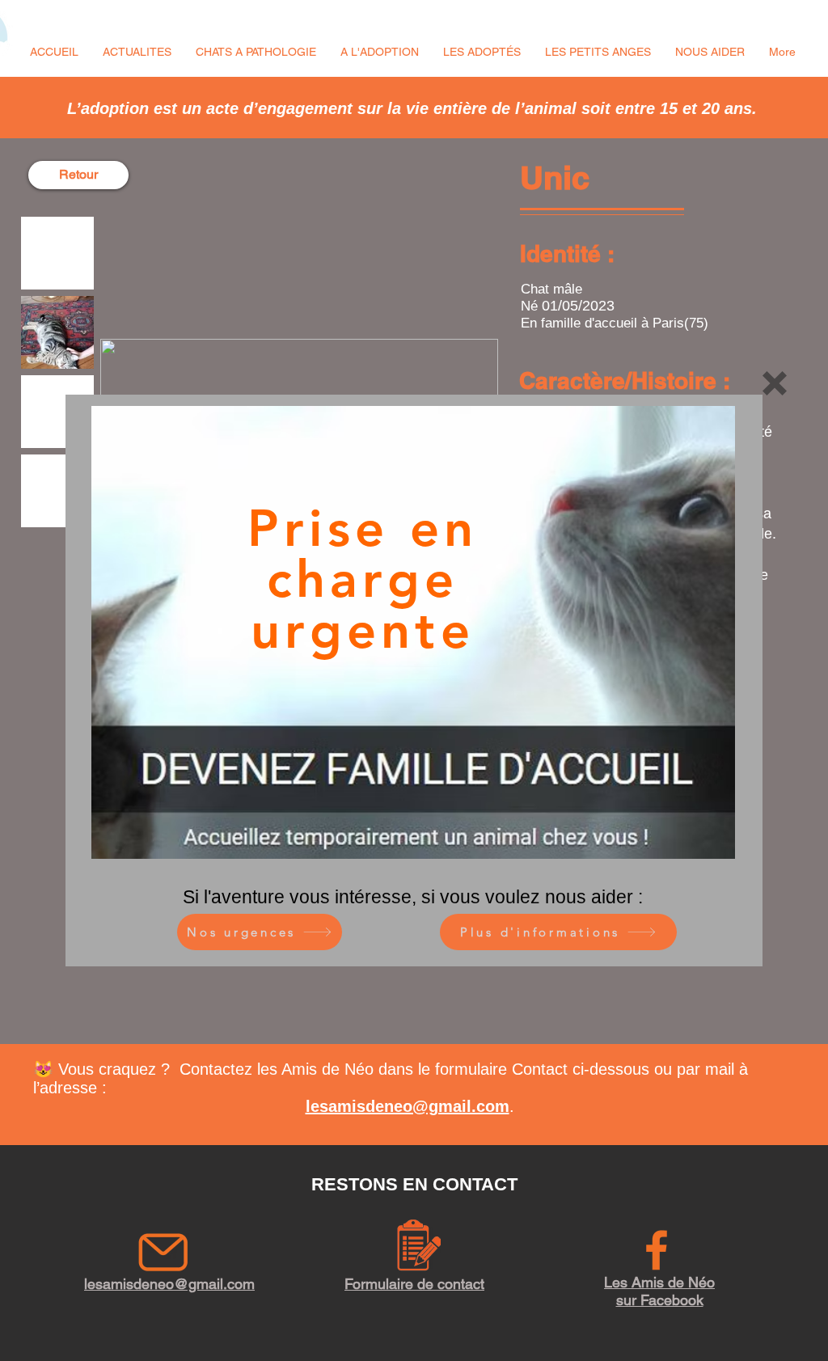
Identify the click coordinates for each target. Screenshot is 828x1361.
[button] (775, 383)
